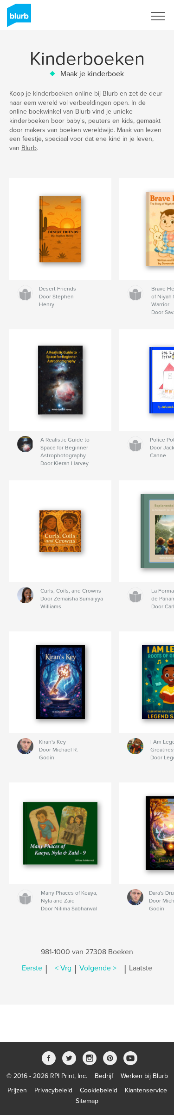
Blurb (29, 148)
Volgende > (97, 968)
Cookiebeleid (98, 1090)
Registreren (117, 16)
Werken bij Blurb (144, 1076)
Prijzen (17, 1090)
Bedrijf (104, 1076)
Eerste (32, 968)
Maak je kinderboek (92, 74)
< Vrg (63, 968)
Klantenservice (146, 1090)
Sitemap (87, 1101)
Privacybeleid (53, 1090)
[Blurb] (17, 19)
